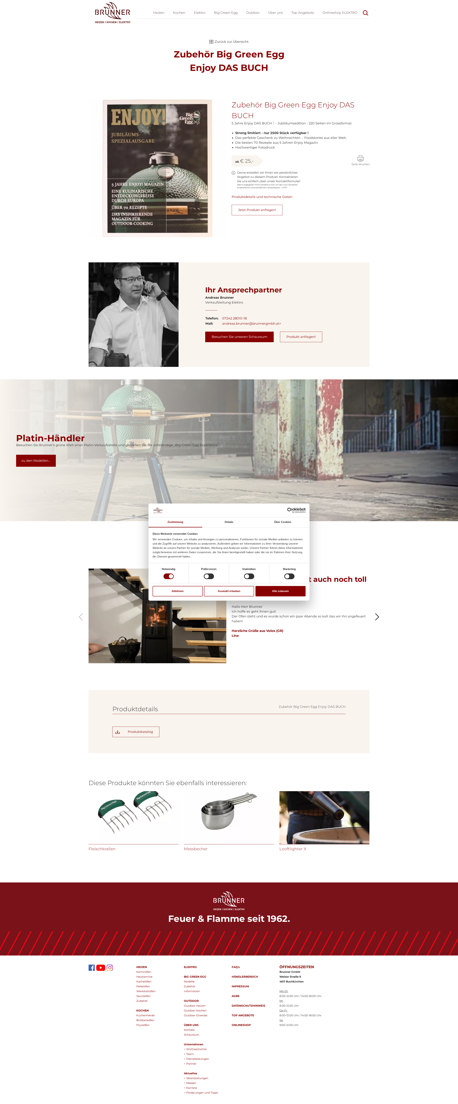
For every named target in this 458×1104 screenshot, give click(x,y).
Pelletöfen (143, 986)
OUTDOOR (191, 1001)
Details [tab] (229, 522)
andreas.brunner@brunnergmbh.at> (251, 324)
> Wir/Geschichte (195, 1049)
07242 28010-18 (234, 318)
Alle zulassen (280, 591)
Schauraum (191, 1034)
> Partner (190, 1063)
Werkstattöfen (145, 991)
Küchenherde (145, 1015)
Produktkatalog (140, 732)
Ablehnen (178, 591)
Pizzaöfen (142, 1025)
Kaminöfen (143, 972)
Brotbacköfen (145, 1020)
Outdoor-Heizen (195, 1005)
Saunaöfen (143, 996)
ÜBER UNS (191, 1025)
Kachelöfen (143, 981)
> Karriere (190, 1088)
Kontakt (189, 1030)
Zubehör (142, 1001)
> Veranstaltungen (196, 1078)
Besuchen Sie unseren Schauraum (239, 337)
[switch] (209, 576)
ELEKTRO (190, 967)
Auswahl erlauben (229, 591)
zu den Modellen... (35, 461)
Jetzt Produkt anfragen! (257, 210)
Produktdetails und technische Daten (262, 197)
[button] (275, 13)
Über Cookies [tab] (282, 522)
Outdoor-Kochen (195, 1010)
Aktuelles (190, 1073)
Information (192, 991)
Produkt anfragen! (301, 337)
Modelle (189, 981)
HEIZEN (141, 967)
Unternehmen (193, 1044)
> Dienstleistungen (196, 1059)
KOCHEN (142, 1010)
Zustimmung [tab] (175, 522)
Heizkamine (144, 976)
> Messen (190, 1083)
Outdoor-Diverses (195, 1015)
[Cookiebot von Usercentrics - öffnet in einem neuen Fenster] (290, 510)
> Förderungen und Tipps (201, 1092)
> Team (189, 1054)
